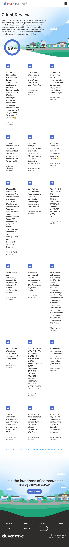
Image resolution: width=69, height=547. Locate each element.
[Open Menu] (66, 3)
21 (58, 449)
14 (37, 449)
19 (52, 449)
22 (61, 449)
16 (43, 449)
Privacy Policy (60, 537)
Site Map (51, 537)
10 (25, 449)
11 (28, 449)
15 (40, 449)
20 (55, 449)
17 (46, 449)
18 (49, 449)
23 (64, 449)
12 (31, 449)
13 (34, 449)
